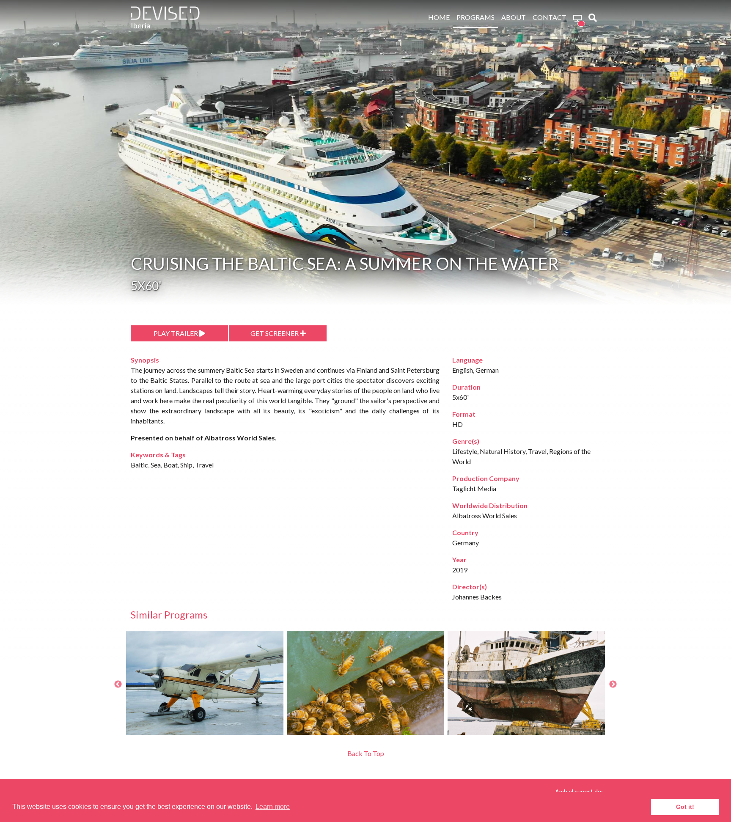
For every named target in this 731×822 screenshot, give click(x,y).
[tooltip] (577, 18)
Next (613, 684)
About (513, 17)
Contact (549, 17)
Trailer (164, 719)
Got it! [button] (685, 806)
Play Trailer (176, 333)
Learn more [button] (273, 806)
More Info (237, 719)
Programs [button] (475, 17)
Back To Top (365, 753)
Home (439, 17)
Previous (118, 684)
